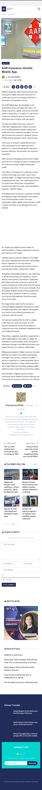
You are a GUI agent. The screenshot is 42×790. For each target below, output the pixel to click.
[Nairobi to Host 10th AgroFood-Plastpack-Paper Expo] (12, 501)
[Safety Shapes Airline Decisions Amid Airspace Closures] (7, 714)
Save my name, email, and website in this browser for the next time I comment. (20, 579)
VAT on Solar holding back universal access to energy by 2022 (11, 450)
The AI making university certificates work (21, 682)
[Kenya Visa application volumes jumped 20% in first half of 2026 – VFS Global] (7, 736)
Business (6, 63)
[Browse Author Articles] (21, 397)
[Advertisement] (21, 227)
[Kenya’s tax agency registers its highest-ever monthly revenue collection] (30, 501)
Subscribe (32, 763)
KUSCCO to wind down (13, 655)
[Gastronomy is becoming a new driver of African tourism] (7, 725)
